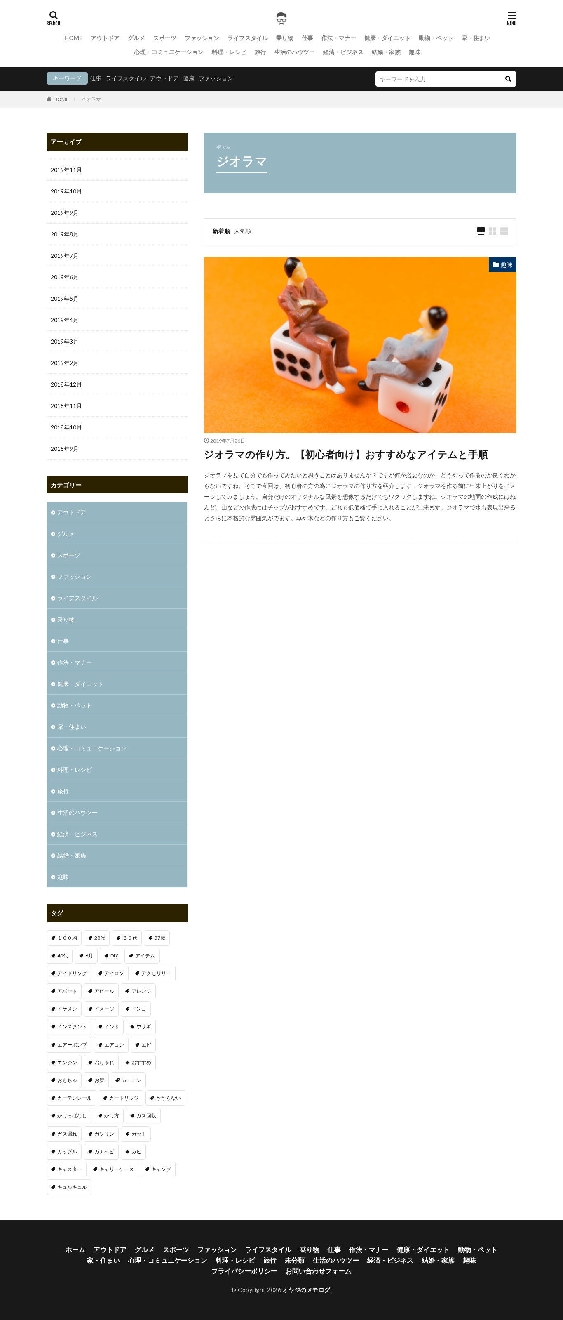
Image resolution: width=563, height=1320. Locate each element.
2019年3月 (65, 341)
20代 (99, 938)
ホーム (75, 1249)
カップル (67, 1151)
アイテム (145, 955)
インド (111, 1026)
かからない (168, 1098)
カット (138, 1134)
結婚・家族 (386, 51)
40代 (62, 955)
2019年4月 (65, 319)
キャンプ (161, 1169)
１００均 (67, 938)
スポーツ (164, 37)
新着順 (221, 230)
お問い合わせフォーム (319, 1271)
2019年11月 (66, 169)
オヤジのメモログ (307, 1289)
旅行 (260, 51)
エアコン (114, 1045)
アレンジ (141, 991)
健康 (189, 78)
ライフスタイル (248, 37)
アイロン (114, 973)
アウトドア (105, 37)
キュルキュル (72, 1187)
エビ (146, 1045)
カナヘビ (104, 1151)
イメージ (104, 1009)
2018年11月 (66, 405)
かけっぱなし (72, 1116)
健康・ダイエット (387, 37)
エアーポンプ (72, 1045)
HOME (73, 37)
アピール (104, 991)
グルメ (136, 37)
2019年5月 (65, 298)
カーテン (131, 1080)
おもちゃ (67, 1080)
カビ (136, 1151)
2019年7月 (65, 255)
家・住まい (476, 37)
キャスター (69, 1169)
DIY (114, 955)
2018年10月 (66, 427)
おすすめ (141, 1062)
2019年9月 (65, 212)
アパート (67, 991)
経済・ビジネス (343, 51)
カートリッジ (124, 1098)
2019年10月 (66, 191)
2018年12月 (66, 384)
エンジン (67, 1062)
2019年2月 (65, 362)
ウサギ (143, 1026)
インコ (138, 1009)
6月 (89, 955)
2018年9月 (65, 448)
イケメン (67, 1009)
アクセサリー (156, 973)
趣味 (414, 51)
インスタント (72, 1026)
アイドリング (72, 973)
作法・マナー (338, 37)
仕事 (307, 37)
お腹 (99, 1080)
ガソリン (104, 1134)
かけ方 (111, 1116)
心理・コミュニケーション (169, 51)
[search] (508, 79)
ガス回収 (146, 1116)
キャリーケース (116, 1169)
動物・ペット (436, 37)
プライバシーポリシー (244, 1271)
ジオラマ (91, 99)
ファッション (202, 37)
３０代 (129, 938)
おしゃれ (104, 1062)
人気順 (242, 230)
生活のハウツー (294, 51)
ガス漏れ (67, 1134)
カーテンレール (74, 1098)
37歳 (160, 938)
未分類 (295, 1260)
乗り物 (284, 37)
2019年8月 (65, 234)
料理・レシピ (229, 51)
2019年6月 (65, 276)
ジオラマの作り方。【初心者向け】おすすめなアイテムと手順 (346, 454)
